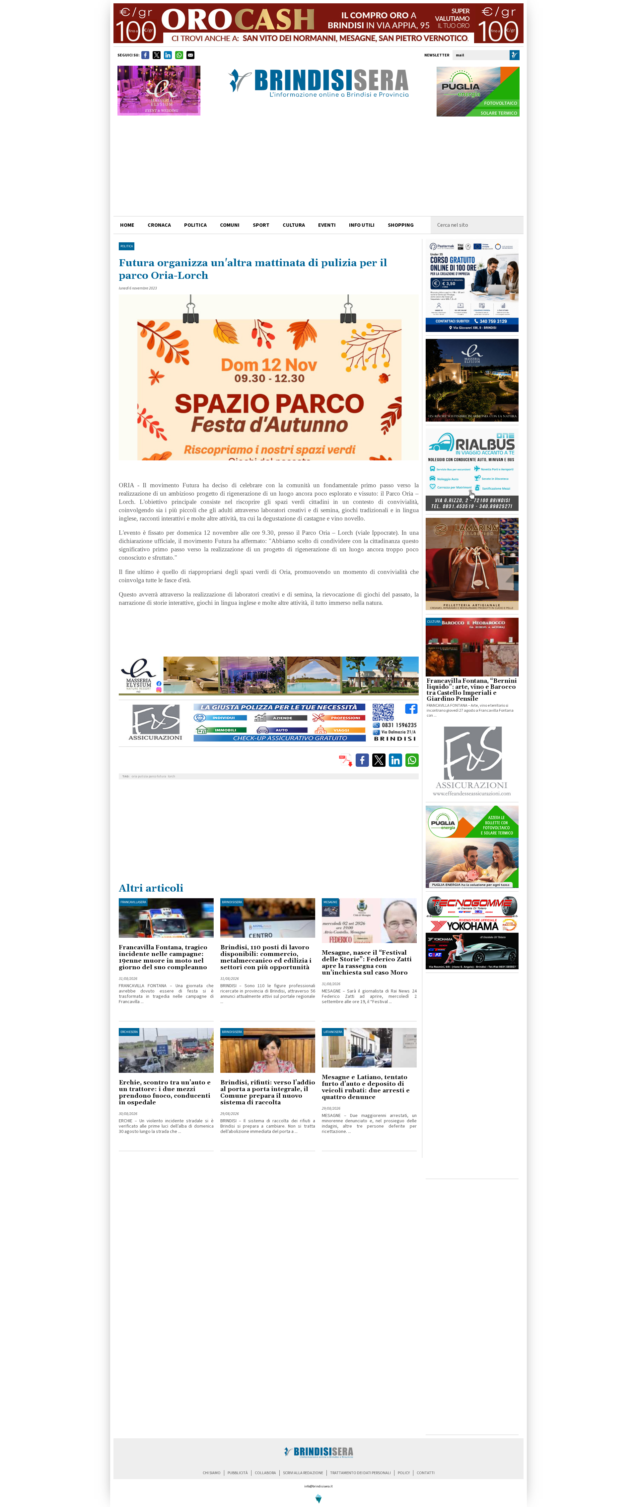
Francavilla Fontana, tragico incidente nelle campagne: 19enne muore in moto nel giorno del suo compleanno (163, 957)
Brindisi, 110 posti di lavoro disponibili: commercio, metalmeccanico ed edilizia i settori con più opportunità (266, 957)
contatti (426, 1473)
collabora (265, 1473)
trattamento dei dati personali (360, 1473)
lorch (171, 776)
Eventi (327, 225)
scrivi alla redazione (303, 1473)
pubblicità (238, 1473)
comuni (230, 225)
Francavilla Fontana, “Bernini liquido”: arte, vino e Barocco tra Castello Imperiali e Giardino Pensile (472, 690)
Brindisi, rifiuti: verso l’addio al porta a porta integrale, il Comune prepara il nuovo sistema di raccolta (267, 1092)
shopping (401, 225)
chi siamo (212, 1473)
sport (261, 225)
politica (195, 225)
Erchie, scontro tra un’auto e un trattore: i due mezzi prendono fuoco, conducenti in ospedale (165, 1092)
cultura (294, 225)
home (127, 225)
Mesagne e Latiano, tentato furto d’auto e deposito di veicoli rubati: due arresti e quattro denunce (366, 1087)
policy (404, 1473)
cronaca (159, 225)
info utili (362, 225)
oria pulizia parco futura (149, 776)
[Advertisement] (318, 166)
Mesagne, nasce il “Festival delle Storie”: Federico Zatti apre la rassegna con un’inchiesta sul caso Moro (367, 963)
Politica (126, 246)
